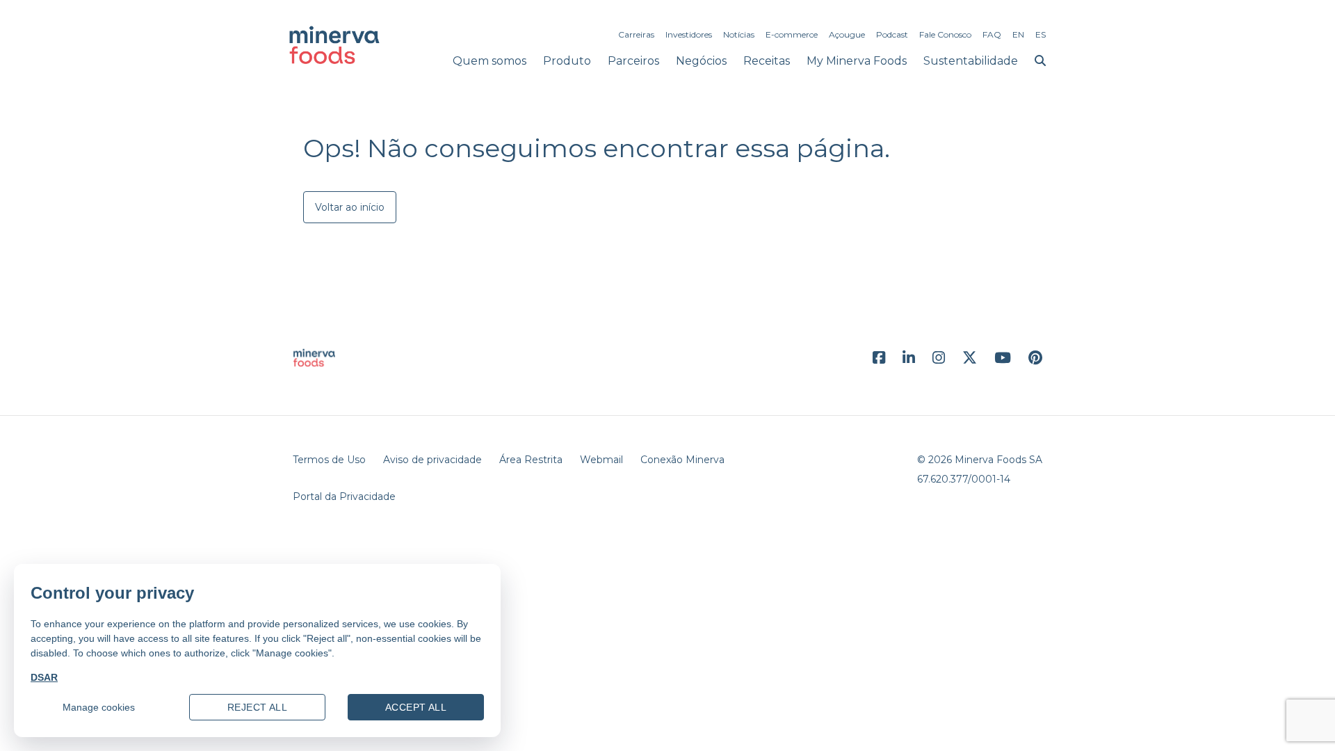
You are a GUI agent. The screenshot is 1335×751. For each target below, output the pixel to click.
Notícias (738, 34)
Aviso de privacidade (432, 459)
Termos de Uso (329, 459)
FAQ (991, 34)
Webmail (601, 459)
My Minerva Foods (857, 60)
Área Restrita (531, 459)
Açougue (847, 34)
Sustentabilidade (970, 60)
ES (1040, 34)
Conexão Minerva (682, 459)
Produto (567, 60)
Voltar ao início (350, 207)
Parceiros (633, 60)
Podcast (892, 34)
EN (1018, 34)
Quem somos (489, 60)
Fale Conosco (945, 34)
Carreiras (636, 34)
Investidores (688, 34)
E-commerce (792, 34)
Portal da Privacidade (344, 496)
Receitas (766, 60)
